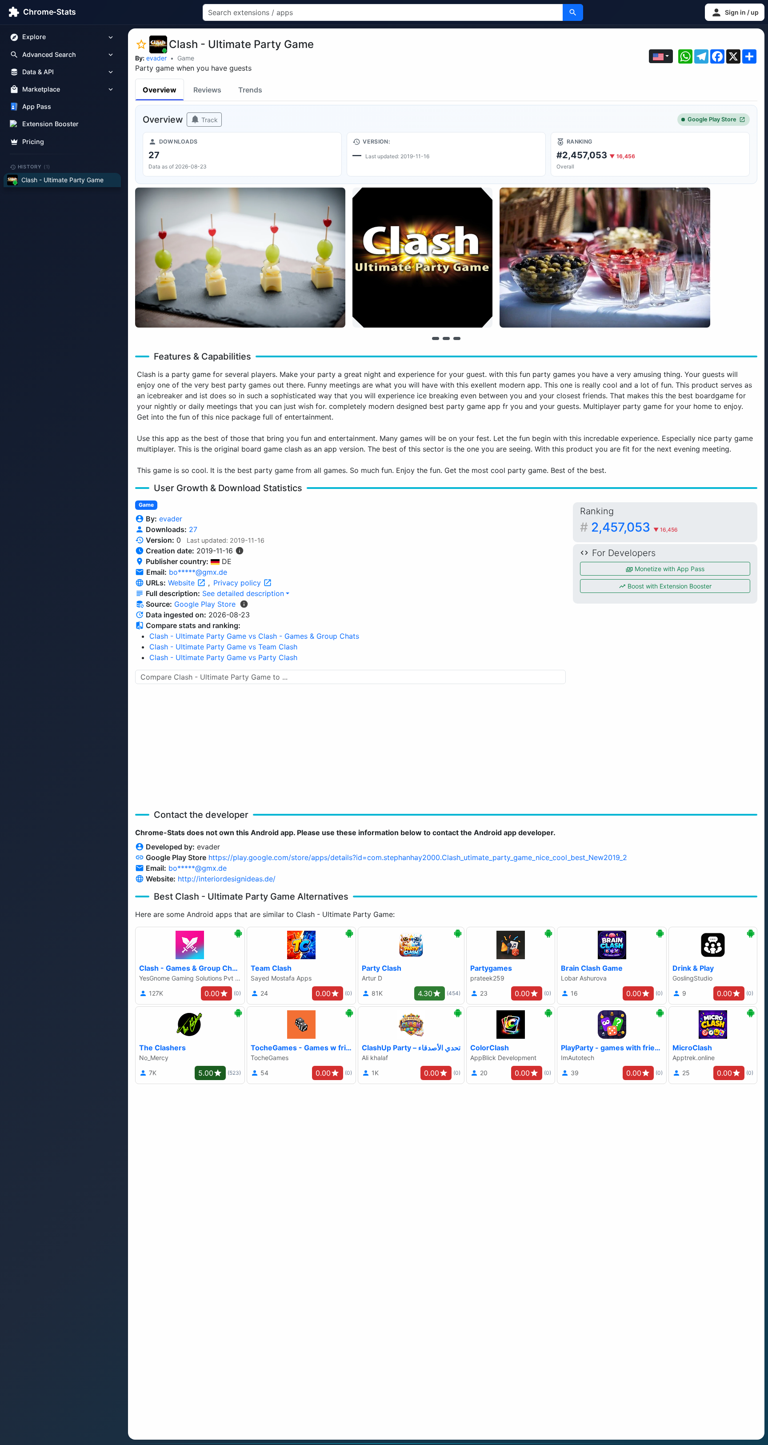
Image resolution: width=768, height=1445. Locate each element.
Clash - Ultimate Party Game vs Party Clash (223, 657)
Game (185, 58)
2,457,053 (634, 527)
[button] (734, 12)
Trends (250, 89)
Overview (159, 89)
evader (156, 58)
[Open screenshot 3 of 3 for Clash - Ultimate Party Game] (605, 258)
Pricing (33, 141)
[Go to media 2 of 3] (446, 338)
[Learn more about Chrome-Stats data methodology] (244, 604)
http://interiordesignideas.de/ (227, 878)
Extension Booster (50, 124)
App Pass (36, 107)
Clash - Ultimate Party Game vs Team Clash (223, 646)
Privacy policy (238, 582)
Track (209, 120)
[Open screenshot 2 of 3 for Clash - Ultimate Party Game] (422, 258)
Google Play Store (712, 119)
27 (193, 529)
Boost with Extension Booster (669, 586)
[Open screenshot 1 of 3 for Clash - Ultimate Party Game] (240, 258)
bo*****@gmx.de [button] (198, 572)
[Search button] (573, 12)
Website (182, 582)
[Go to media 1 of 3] (435, 338)
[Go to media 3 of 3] (457, 338)
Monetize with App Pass (668, 568)
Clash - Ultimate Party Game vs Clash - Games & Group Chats (254, 636)
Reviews (207, 89)
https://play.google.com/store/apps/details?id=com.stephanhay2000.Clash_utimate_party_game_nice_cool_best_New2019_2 (417, 857)
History (34, 167)
